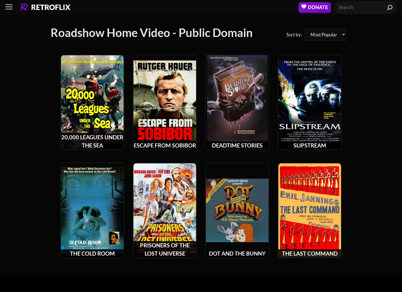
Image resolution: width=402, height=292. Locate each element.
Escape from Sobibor (165, 145)
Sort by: (294, 34)
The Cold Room (92, 253)
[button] (9, 7)
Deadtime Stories (237, 145)
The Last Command (310, 253)
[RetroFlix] (45, 7)
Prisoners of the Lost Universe (165, 249)
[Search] (390, 7)
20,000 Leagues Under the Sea (92, 141)
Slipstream (309, 145)
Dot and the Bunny (237, 253)
